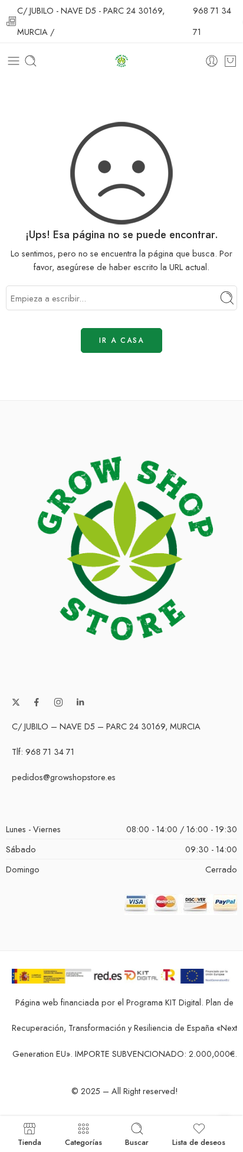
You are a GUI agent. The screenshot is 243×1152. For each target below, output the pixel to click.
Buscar (137, 1141)
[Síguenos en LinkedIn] (80, 702)
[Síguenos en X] (16, 702)
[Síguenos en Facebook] (36, 702)
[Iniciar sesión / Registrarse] (212, 61)
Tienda (29, 1141)
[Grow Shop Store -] (121, 61)
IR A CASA (121, 340)
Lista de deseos (198, 1141)
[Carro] (230, 61)
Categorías (83, 1141)
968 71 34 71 (212, 21)
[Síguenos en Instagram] (58, 702)
